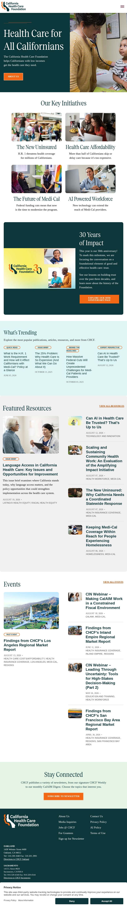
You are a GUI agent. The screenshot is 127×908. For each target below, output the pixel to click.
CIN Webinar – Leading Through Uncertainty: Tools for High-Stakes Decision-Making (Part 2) (102, 676)
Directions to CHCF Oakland (16, 859)
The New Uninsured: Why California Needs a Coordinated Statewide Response (105, 497)
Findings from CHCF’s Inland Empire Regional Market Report (100, 634)
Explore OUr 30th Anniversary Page (99, 299)
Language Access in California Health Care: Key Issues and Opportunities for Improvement (30, 469)
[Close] (122, 6)
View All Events (113, 582)
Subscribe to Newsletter (64, 796)
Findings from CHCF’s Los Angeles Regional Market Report (27, 645)
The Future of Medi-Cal (36, 199)
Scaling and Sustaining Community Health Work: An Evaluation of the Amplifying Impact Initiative (104, 458)
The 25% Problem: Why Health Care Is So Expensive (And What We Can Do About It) (47, 360)
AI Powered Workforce (90, 199)
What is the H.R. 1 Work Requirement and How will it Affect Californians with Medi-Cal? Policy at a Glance (16, 362)
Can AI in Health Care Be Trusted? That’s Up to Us (108, 357)
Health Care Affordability (90, 147)
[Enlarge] (57, 116)
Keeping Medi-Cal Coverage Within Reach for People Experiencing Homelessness (101, 536)
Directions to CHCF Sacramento (17, 878)
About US (13, 76)
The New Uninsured (37, 147)
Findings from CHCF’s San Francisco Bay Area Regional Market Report (103, 720)
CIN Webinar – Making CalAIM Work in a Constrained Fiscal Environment (104, 601)
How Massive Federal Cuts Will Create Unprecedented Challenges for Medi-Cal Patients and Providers (79, 366)
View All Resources (111, 406)
